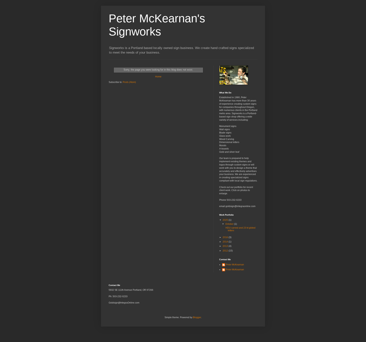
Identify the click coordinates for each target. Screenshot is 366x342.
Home (158, 76)
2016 (226, 237)
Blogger (197, 317)
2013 (226, 246)
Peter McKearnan (235, 264)
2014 (226, 241)
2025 (226, 220)
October (229, 224)
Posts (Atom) (129, 82)
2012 (226, 250)
